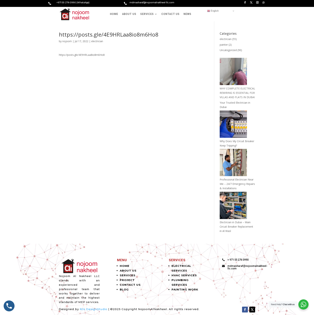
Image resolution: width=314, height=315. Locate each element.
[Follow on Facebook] (245, 2)
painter (224, 44)
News (187, 14)
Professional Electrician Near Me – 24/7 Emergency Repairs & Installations (237, 184)
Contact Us (170, 14)
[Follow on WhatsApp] (263, 2)
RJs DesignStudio (93, 309)
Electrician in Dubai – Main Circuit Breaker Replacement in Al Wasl (236, 226)
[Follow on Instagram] (257, 2)
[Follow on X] (251, 2)
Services (147, 14)
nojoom (67, 41)
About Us (129, 14)
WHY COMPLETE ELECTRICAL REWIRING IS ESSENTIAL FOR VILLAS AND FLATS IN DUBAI (237, 93)
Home (114, 14)
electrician (97, 41)
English (214, 10)
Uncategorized (228, 50)
